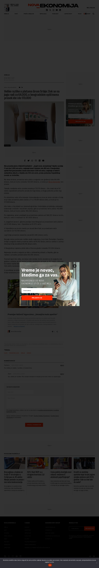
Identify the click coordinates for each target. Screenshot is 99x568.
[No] (97, 563)
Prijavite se (37, 298)
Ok (50, 565)
